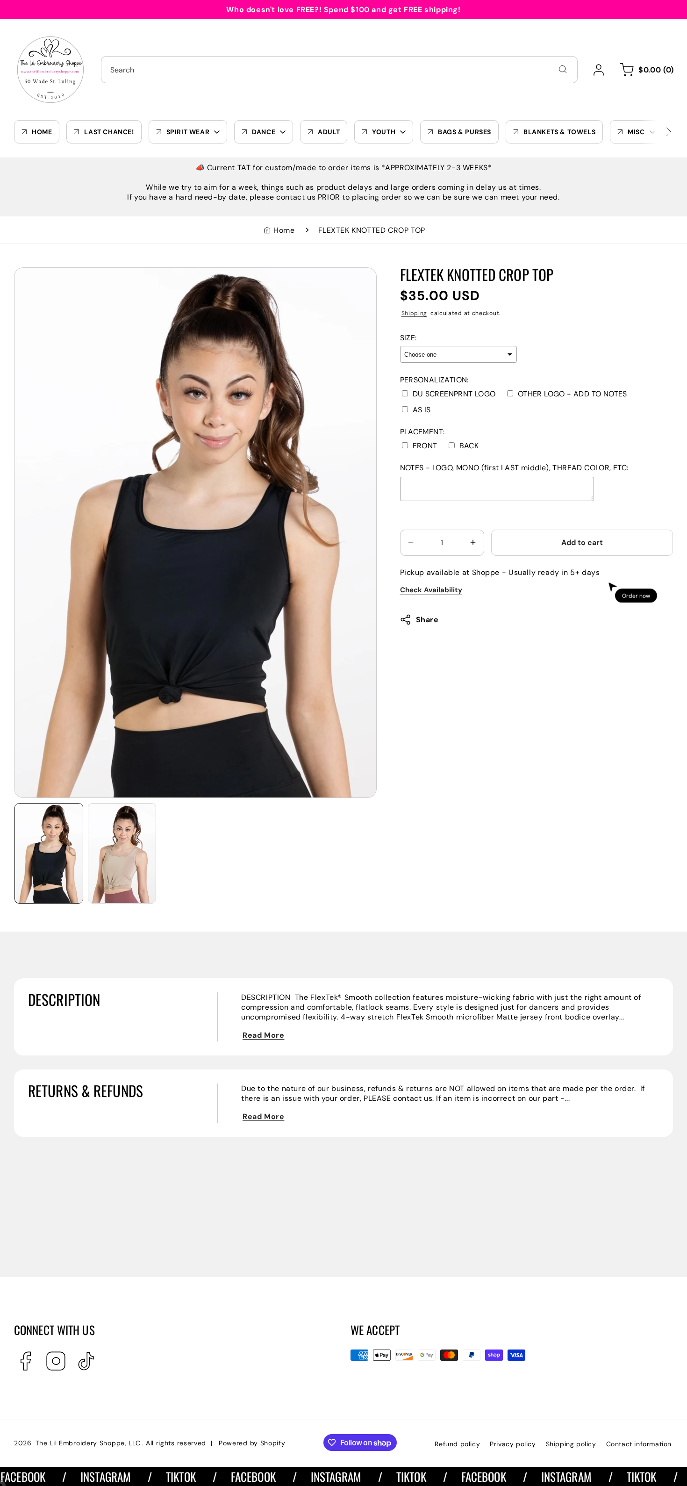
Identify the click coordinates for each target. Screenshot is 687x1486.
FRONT (425, 445)
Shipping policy (571, 1444)
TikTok (148, 1476)
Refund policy (457, 1444)
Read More (263, 1035)
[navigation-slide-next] (656, 132)
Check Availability (431, 589)
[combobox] (339, 70)
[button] (645, 69)
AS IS (422, 409)
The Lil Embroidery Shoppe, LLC (88, 1443)
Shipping (414, 312)
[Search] (562, 69)
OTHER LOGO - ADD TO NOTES (572, 393)
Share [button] (427, 620)
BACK (469, 445)
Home (283, 230)
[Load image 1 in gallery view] (48, 853)
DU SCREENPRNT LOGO (454, 393)
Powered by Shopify (252, 1443)
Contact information (639, 1444)
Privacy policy (513, 1444)
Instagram (73, 1476)
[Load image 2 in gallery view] (122, 853)
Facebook (220, 1476)
